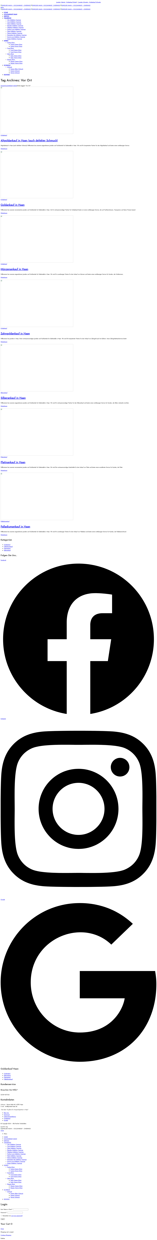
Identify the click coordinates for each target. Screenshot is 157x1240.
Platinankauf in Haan (13, 462)
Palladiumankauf (5, 521)
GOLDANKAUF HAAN (10, 86)
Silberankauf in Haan (13, 398)
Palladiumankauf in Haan (15, 526)
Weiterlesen (4, 149)
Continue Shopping (6, 1235)
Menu (2, 7)
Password (4, 1213)
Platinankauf (4, 457)
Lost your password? (17, 1216)
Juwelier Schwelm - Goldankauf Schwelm (89, 2)
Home (2, 86)
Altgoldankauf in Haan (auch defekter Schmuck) (29, 140)
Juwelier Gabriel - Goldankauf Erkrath (66, 2)
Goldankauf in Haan (13, 205)
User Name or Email (7, 1209)
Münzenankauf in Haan (14, 269)
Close (2, 1131)
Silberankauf (4, 393)
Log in (2, 1219)
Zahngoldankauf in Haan (15, 333)
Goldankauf (4, 135)
